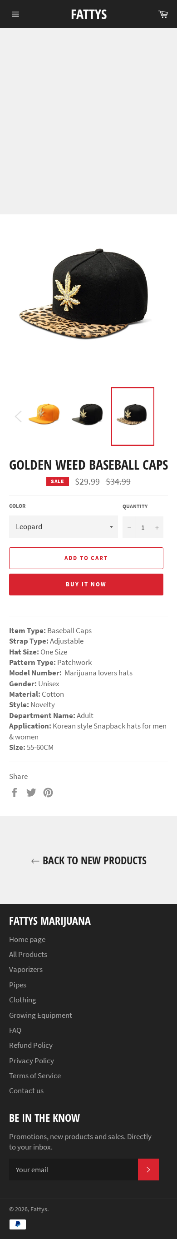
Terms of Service (35, 1075)
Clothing (22, 1000)
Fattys (89, 14)
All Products (28, 954)
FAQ (15, 1030)
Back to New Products (93, 859)
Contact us (26, 1090)
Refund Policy (31, 1045)
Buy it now (86, 584)
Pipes (17, 985)
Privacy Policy (31, 1061)
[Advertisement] (88, 121)
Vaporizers (26, 969)
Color (17, 505)
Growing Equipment (40, 1015)
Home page (27, 939)
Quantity (135, 506)
